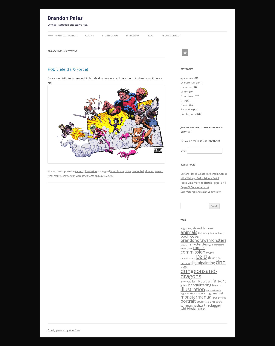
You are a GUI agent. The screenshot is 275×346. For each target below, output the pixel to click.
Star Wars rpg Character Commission (201, 191)
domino (149, 171)
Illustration (91, 171)
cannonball (138, 171)
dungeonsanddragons (199, 273)
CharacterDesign (190, 82)
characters (186, 87)
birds (220, 233)
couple (210, 252)
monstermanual (197, 297)
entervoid (186, 281)
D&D (183, 100)
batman (214, 233)
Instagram (132, 35)
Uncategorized (189, 114)
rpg (213, 301)
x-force (90, 175)
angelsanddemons (200, 228)
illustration (193, 289)
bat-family (203, 233)
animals (189, 232)
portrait (188, 301)
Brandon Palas (65, 18)
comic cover (186, 248)
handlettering (199, 285)
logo (209, 293)
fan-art (159, 171)
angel (184, 228)
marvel (57, 175)
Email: (184, 150)
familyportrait (202, 281)
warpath (80, 175)
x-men (201, 308)
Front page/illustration (62, 35)
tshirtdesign (189, 308)
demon (185, 263)
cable (128, 171)
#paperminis (188, 78)
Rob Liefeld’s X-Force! (68, 69)
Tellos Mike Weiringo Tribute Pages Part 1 (203, 182)
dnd (221, 262)
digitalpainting (202, 262)
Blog (150, 35)
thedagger (212, 305)
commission (193, 252)
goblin (184, 285)
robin (208, 302)
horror (217, 285)
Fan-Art (79, 171)
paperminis (219, 297)
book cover (190, 236)
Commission (187, 96)
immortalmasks (213, 290)
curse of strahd (188, 258)
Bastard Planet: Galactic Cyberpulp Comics (204, 173)
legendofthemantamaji (193, 293)
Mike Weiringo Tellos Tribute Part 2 (200, 178)
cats (183, 244)
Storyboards (110, 35)
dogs (184, 266)
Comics (89, 35)
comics (199, 247)
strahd (219, 302)
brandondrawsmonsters (203, 240)
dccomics (214, 258)
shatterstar (68, 175)
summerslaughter (192, 305)
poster (200, 301)
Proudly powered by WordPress (64, 330)
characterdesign (199, 244)
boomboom (117, 171)
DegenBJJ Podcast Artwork (195, 187)
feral (50, 175)
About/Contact (171, 35)
